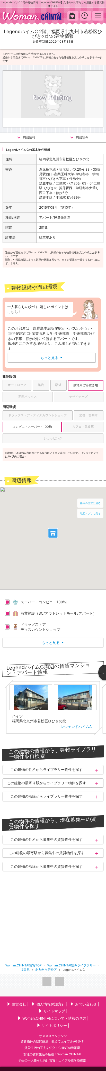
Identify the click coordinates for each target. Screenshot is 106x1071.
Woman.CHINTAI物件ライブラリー (71, 965)
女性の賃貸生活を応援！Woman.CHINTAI (52, 1054)
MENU (98, 15)
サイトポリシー (54, 1025)
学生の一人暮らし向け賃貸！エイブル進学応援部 (52, 1060)
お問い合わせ (86, 1004)
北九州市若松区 (46, 970)
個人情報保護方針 (50, 1004)
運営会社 (19, 1004)
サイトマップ (54, 1011)
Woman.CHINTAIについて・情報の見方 (54, 1018)
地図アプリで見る (90, 513)
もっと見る (51, 357)
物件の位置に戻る (90, 503)
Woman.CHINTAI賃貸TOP (23, 965)
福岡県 (25, 970)
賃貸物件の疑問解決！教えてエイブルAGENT (52, 1041)
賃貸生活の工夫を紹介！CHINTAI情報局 (52, 1048)
